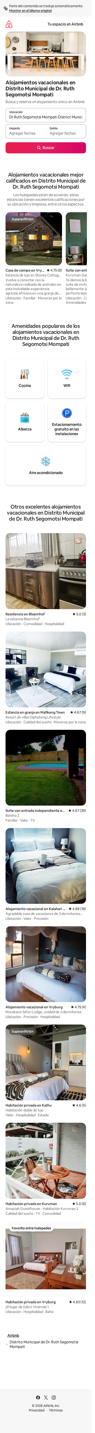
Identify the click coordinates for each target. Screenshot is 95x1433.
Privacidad (37, 1410)
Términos (56, 1410)
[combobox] (45, 117)
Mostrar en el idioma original (30, 11)
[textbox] (25, 133)
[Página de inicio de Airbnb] (9, 24)
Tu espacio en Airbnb (65, 24)
